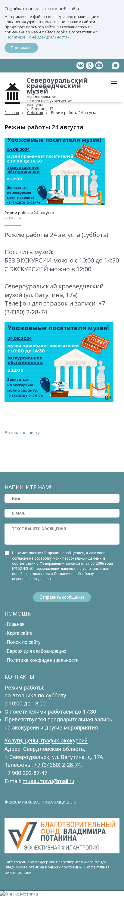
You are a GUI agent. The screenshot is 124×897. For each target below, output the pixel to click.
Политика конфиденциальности (43, 660)
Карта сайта (20, 633)
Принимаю (21, 47)
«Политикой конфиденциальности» (37, 37)
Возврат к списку (22, 432)
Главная (12, 112)
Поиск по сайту (24, 642)
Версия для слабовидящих (36, 651)
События (35, 112)
